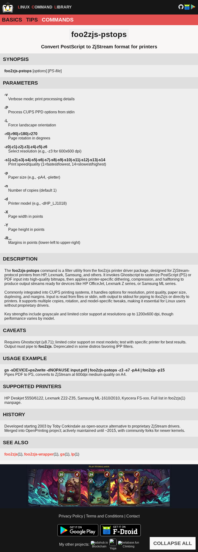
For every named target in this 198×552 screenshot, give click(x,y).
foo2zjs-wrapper (39, 454)
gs (62, 454)
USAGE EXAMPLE (25, 358)
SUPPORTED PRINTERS (32, 386)
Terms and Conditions (104, 516)
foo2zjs (11, 454)
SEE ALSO (15, 442)
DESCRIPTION (20, 258)
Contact (133, 516)
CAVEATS (14, 330)
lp (73, 454)
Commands (58, 20)
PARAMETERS (20, 83)
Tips (32, 20)
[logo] (8, 7)
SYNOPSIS (16, 59)
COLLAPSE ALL (172, 543)
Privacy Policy (71, 516)
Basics (12, 20)
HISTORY (14, 414)
